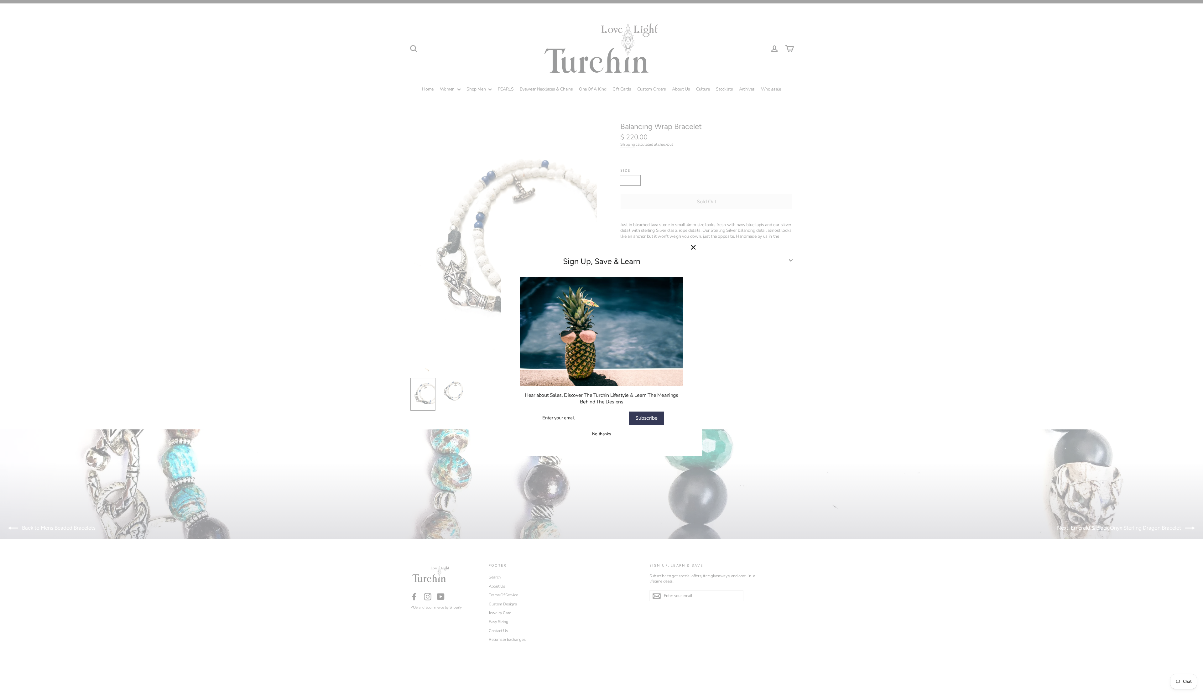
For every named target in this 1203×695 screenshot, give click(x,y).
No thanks (601, 434)
